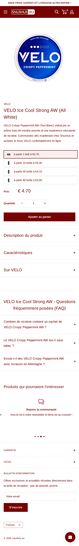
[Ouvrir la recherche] (57, 12)
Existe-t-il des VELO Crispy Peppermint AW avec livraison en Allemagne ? (34, 361)
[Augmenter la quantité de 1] (45, 203)
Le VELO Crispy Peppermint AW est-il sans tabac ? (33, 342)
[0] (64, 12)
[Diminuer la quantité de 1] (22, 203)
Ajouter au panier (39, 216)
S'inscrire (15, 507)
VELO (7, 103)
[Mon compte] (72, 12)
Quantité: (10, 203)
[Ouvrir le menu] (5, 11)
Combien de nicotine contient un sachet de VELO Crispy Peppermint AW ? (33, 324)
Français (10, 524)
